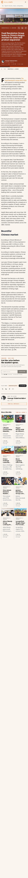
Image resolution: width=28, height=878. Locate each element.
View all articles (13, 403)
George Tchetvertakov (11, 60)
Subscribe (22, 371)
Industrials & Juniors (13, 385)
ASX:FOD (23, 385)
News (5, 69)
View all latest (20, 412)
